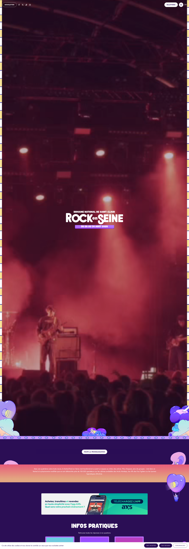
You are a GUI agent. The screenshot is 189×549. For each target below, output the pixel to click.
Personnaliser (180, 545)
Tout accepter (151, 545)
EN (185, 4)
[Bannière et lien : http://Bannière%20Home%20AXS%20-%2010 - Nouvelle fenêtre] (94, 504)
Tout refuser (165, 545)
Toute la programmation (94, 452)
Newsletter (9, 5)
